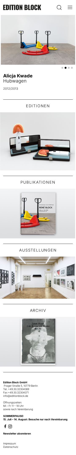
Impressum (9, 443)
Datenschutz (10, 446)
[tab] (62, 68)
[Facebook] (5, 426)
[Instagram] (10, 426)
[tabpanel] (38, 54)
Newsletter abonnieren (17, 433)
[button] (59, 7)
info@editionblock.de (15, 395)
